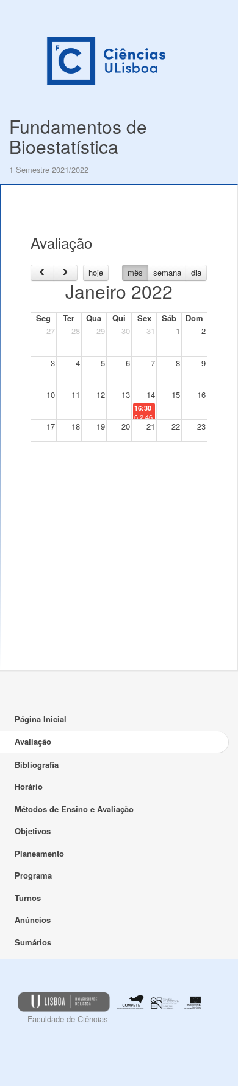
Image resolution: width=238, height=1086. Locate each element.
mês (135, 272)
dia (196, 272)
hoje (95, 272)
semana (167, 272)
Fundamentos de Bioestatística (78, 136)
